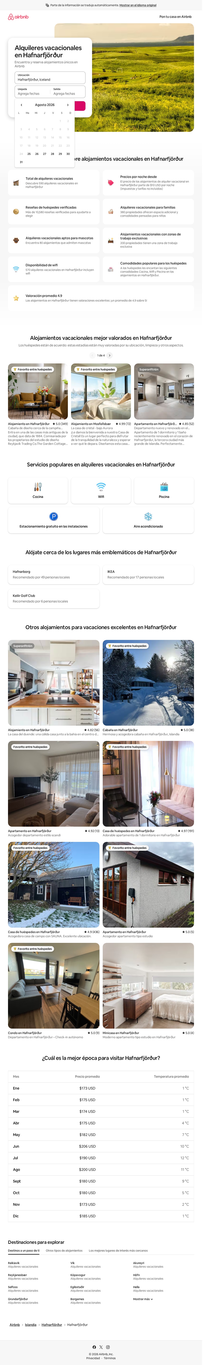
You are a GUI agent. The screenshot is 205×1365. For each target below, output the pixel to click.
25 (29, 154)
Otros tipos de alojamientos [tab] (64, 1250)
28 (52, 154)
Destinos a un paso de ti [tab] (23, 1250)
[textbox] (32, 93)
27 (44, 154)
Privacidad (93, 1358)
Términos (110, 1358)
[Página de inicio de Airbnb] (18, 16)
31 (21, 162)
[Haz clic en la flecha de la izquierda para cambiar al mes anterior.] (21, 105)
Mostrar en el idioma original (138, 5)
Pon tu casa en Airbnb (176, 17)
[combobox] (50, 79)
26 (36, 154)
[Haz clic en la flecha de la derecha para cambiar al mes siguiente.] (67, 105)
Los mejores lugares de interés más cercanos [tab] (118, 1250)
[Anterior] (92, 355)
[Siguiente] (109, 355)
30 (68, 154)
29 (60, 154)
